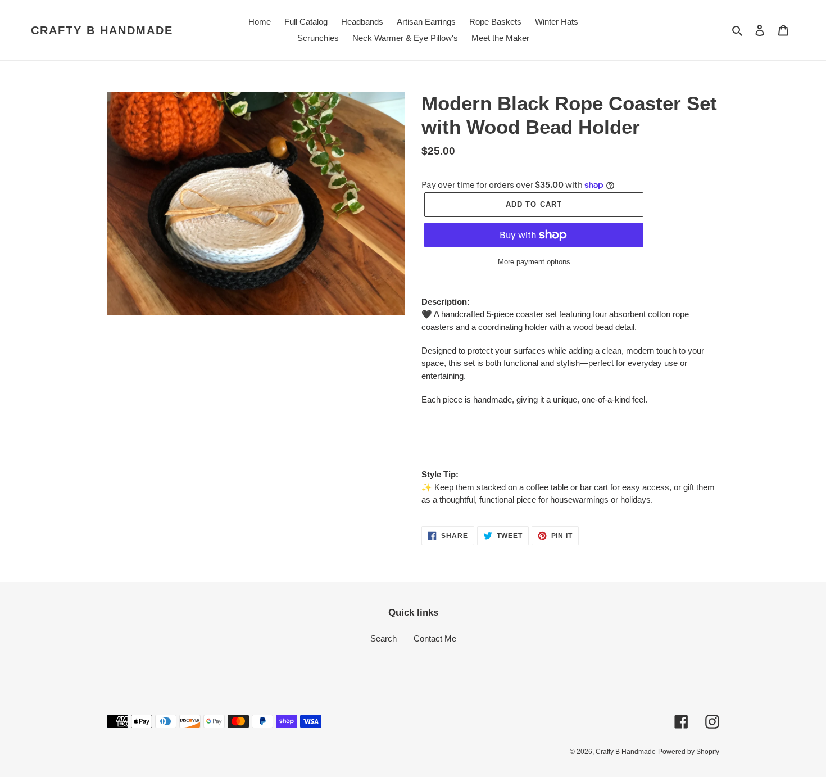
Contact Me (435, 638)
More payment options (534, 262)
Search (383, 638)
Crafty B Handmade (102, 30)
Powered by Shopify (688, 752)
